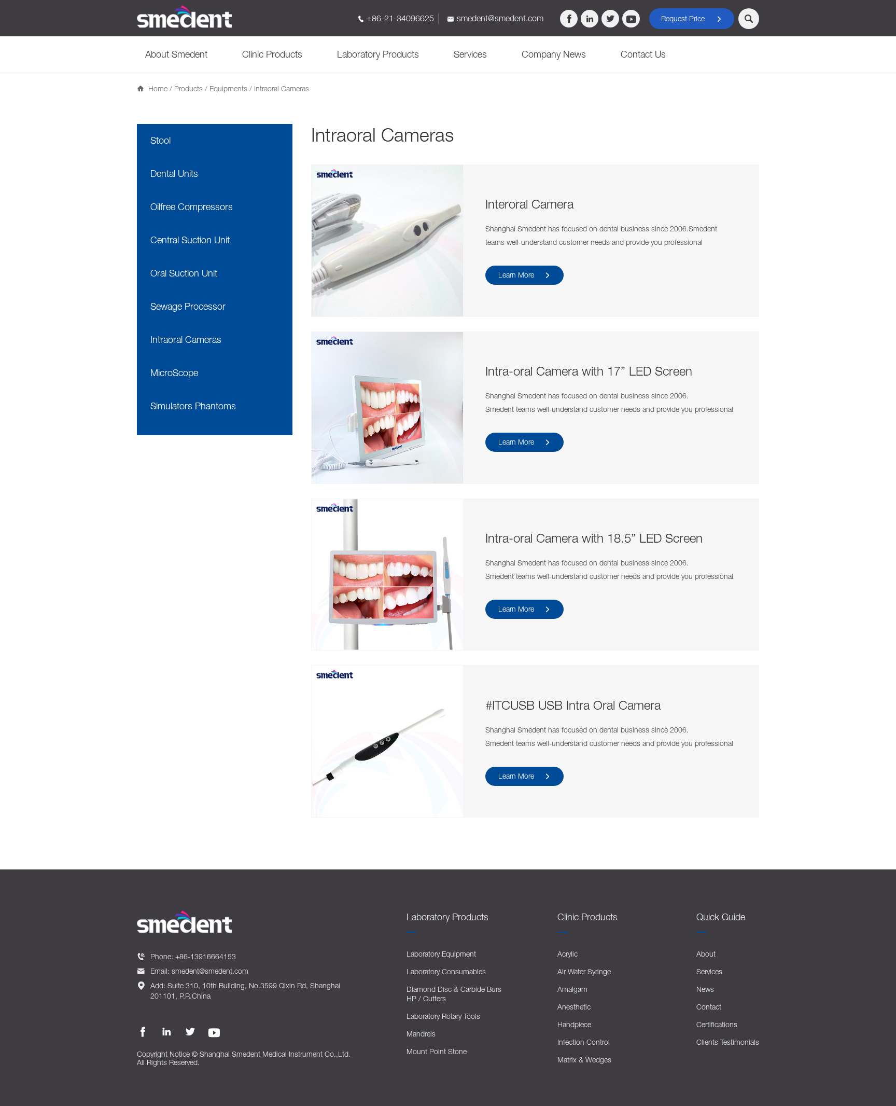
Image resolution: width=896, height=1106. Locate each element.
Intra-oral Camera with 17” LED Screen (588, 371)
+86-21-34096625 (400, 18)
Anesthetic (574, 1006)
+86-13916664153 (205, 956)
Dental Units (174, 173)
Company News (554, 54)
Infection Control (583, 1042)
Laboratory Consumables (446, 971)
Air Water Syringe (584, 971)
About (706, 953)
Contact (708, 1006)
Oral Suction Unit (183, 273)
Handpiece (574, 1024)
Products (188, 88)
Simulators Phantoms (193, 405)
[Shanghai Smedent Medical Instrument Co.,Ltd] (184, 17)
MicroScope (174, 372)
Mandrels (421, 1033)
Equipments (228, 88)
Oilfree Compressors (191, 206)
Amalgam (572, 989)
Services (470, 54)
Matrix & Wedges (584, 1059)
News (705, 989)
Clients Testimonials (727, 1042)
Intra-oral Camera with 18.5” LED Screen (594, 538)
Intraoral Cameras (185, 339)
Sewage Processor (188, 306)
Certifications (716, 1024)
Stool (160, 140)
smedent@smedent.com (500, 18)
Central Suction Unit (190, 239)
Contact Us (643, 54)
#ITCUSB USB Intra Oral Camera (573, 705)
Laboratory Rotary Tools (443, 1016)
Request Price (691, 18)
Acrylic (567, 953)
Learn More (524, 274)
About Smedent (176, 54)
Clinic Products (272, 54)
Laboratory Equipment (441, 953)
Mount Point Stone (437, 1051)
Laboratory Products (378, 54)
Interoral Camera (529, 204)
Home (157, 88)
